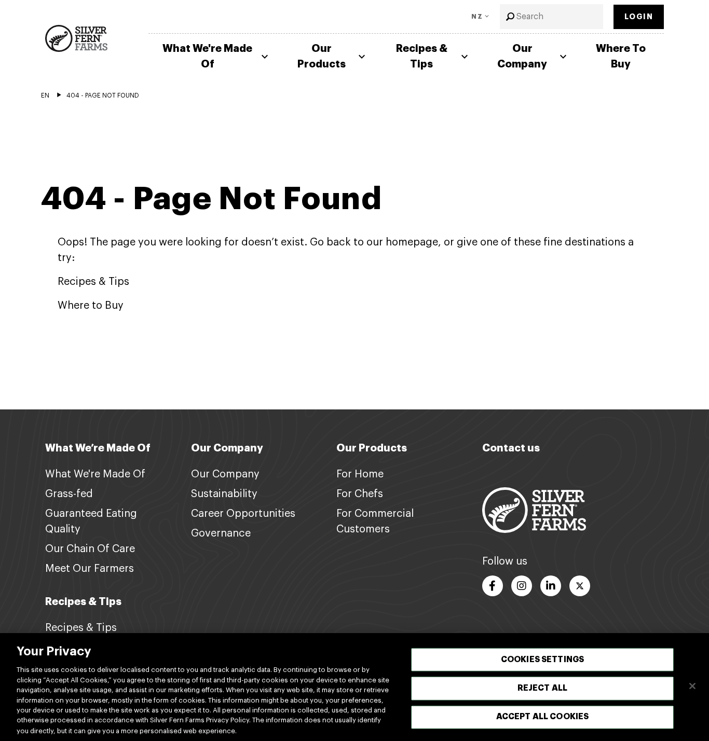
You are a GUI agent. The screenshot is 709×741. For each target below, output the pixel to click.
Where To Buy (621, 56)
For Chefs (359, 494)
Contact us (511, 448)
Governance (221, 533)
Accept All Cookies (542, 716)
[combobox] (551, 16)
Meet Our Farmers (89, 569)
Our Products (321, 56)
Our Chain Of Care (90, 549)
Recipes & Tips (421, 56)
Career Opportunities (243, 514)
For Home (360, 474)
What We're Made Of (207, 56)
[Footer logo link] (534, 509)
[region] (354, 687)
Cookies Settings (542, 659)
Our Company (522, 56)
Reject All (542, 688)
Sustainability (224, 494)
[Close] (692, 686)
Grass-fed (69, 494)
